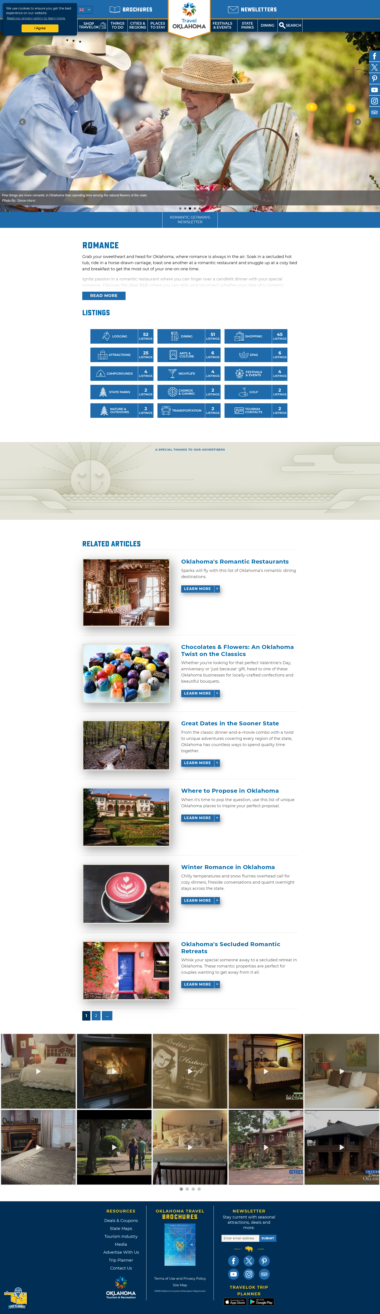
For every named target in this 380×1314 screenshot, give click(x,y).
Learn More (197, 589)
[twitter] (374, 67)
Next (357, 121)
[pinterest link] (264, 1260)
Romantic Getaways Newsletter (190, 219)
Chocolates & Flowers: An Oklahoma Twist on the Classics (237, 650)
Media (121, 1244)
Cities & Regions (137, 25)
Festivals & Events (222, 25)
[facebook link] (233, 1260)
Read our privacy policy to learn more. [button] (36, 18)
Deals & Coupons (121, 1220)
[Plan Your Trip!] (16, 1298)
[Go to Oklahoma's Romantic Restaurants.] (126, 592)
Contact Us (121, 1268)
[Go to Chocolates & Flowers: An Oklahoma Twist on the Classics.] (126, 673)
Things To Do (117, 25)
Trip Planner (121, 1260)
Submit (267, 1238)
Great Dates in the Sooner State (230, 723)
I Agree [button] (40, 28)
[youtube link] (233, 1274)
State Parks (247, 25)
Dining (267, 25)
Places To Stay (157, 25)
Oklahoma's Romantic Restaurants (235, 561)
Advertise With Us (121, 1252)
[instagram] (374, 101)
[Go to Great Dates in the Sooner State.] (126, 745)
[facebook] (374, 56)
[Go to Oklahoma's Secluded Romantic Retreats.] (126, 970)
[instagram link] (248, 1274)
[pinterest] (374, 78)
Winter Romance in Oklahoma (228, 867)
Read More (104, 295)
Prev (22, 121)
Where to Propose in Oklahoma (230, 790)
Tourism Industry (121, 1236)
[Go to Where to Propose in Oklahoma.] (126, 817)
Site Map (180, 1285)
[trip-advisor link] (264, 1274)
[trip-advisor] (374, 112)
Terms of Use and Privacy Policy (180, 1278)
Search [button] (293, 25)
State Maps (121, 1228)
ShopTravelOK (89, 25)
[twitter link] (248, 1260)
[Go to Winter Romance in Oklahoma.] (126, 894)
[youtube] (374, 89)
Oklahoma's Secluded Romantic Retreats (230, 948)
